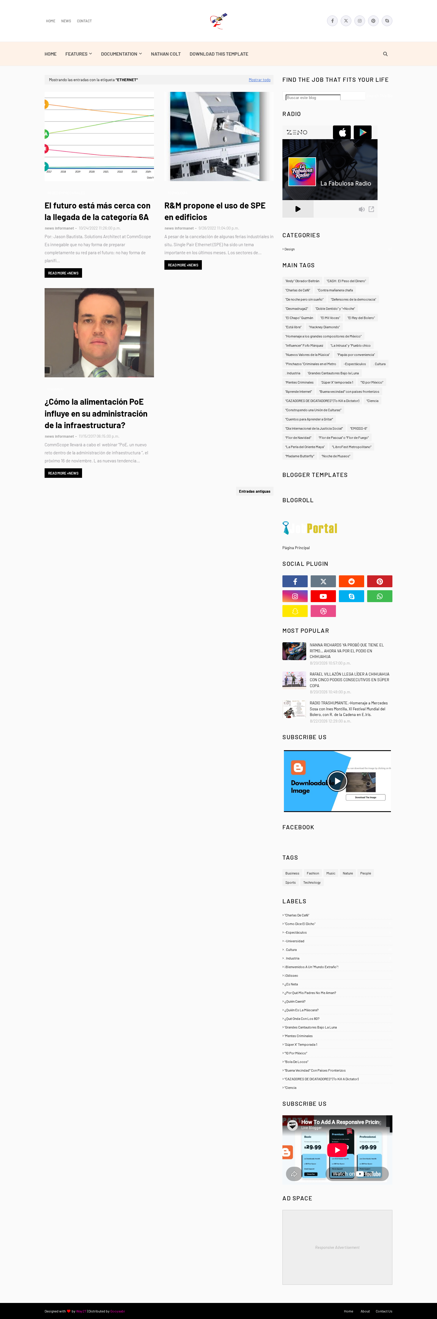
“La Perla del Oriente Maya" (305, 447)
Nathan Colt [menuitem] (166, 53)
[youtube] (323, 596)
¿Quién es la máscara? (337, 1010)
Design (338, 249)
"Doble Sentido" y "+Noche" (335, 308)
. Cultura (379, 364)
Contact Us (384, 1311)
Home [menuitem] (50, 53)
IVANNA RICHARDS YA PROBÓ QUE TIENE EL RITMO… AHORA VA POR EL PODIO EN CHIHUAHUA (347, 651)
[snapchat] (295, 611)
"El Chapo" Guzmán (299, 317)
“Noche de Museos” (336, 456)
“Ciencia (372, 400)
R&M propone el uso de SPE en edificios (214, 211)
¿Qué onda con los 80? (337, 1018)
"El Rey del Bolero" (361, 317)
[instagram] (359, 20)
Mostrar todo (260, 79)
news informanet (59, 228)
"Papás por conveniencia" (356, 354)
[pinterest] (373, 20)
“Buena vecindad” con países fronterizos (349, 391)
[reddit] (351, 581)
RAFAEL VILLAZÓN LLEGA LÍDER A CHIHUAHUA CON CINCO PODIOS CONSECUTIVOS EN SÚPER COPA (349, 680)
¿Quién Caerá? (337, 1001)
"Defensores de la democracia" (353, 299)
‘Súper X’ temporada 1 (337, 382)
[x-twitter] (346, 20)
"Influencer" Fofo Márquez (304, 345)
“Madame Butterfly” (299, 456)
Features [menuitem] (76, 53)
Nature (348, 873)
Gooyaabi (117, 1311)
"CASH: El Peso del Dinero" (346, 281)
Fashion (313, 873)
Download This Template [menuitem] (219, 53)
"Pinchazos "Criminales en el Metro (310, 364)
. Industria (292, 373)
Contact (84, 21)
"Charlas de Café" (297, 290)
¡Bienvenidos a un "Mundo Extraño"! (337, 967)
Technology (312, 882)
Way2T (81, 1311)
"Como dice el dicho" (337, 923)
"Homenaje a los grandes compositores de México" (323, 336)
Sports (290, 882)
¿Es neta (337, 984)
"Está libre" (293, 327)
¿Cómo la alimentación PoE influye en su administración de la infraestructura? (96, 413)
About (365, 1311)
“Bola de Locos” (337, 1061)
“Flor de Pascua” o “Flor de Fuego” (344, 437)
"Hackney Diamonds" (324, 327)
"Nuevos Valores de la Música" (307, 354)
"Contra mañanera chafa (335, 290)
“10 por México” (372, 382)
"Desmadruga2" (296, 308)
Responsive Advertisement (337, 1247)
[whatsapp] (379, 596)
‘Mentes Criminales (299, 382)
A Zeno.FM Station (297, 220)
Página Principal (296, 547)
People (365, 873)
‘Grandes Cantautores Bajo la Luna (333, 373)
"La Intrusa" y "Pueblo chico (351, 345)
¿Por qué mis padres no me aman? (337, 992)
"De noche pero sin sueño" (304, 299)
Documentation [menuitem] (119, 53)
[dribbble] (323, 611)
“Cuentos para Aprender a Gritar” (309, 419)
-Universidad (337, 941)
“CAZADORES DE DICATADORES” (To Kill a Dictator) (322, 400)
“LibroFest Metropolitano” (351, 447)
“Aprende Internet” (298, 391)
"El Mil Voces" (330, 317)
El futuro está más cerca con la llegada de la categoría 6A (97, 211)
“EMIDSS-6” (358, 428)
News (66, 21)
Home (50, 21)
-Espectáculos (355, 364)
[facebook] (332, 20)
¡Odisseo (337, 975)
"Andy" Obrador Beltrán (302, 281)
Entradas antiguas (255, 491)
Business (292, 873)
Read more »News (63, 273)
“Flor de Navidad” (298, 437)
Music (330, 873)
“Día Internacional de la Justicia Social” (314, 428)
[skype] (387, 20)
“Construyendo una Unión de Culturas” (313, 410)
